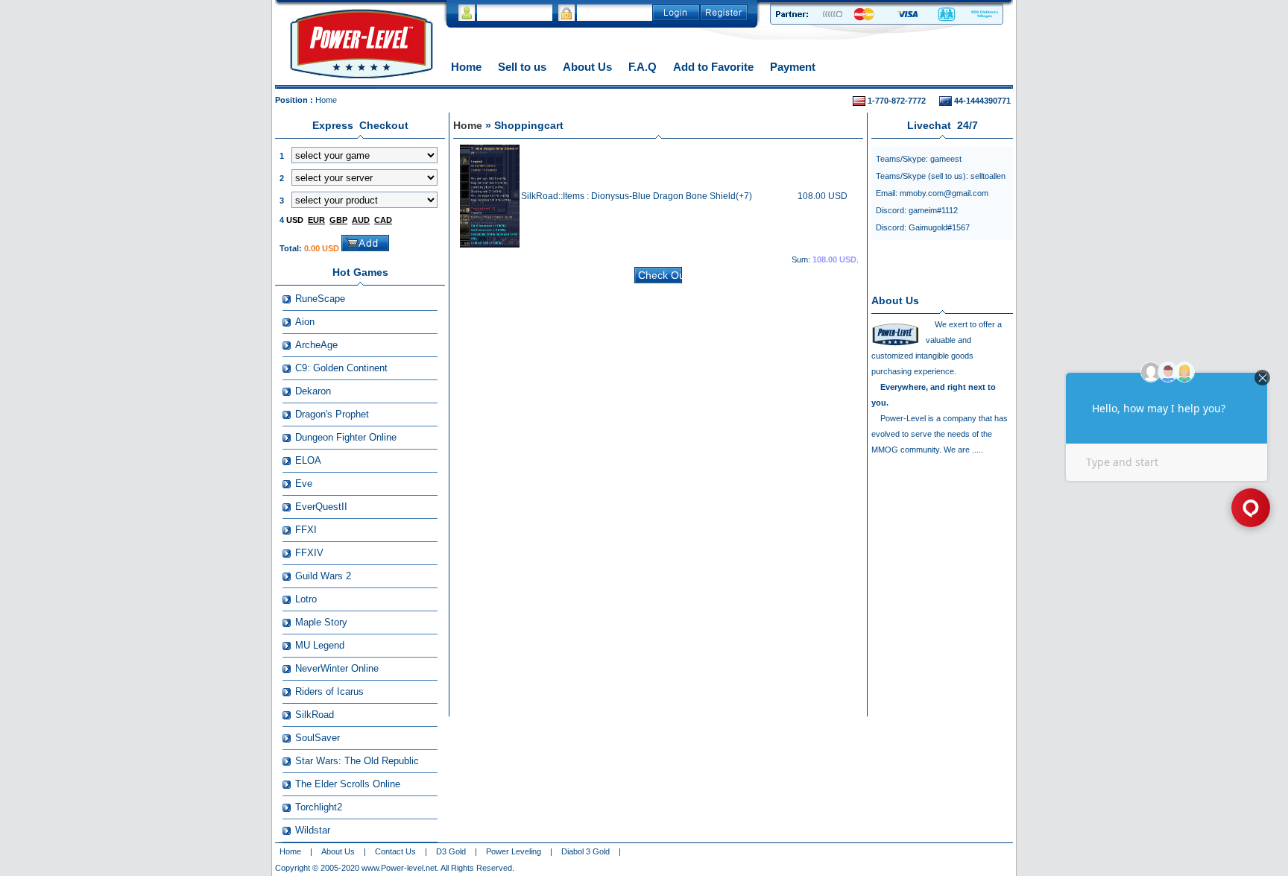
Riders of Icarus (329, 691)
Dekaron (313, 391)
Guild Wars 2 (323, 576)
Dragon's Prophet (332, 414)
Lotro (306, 599)
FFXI (306, 529)
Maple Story (321, 622)
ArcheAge (316, 344)
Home (466, 66)
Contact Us (395, 851)
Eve (303, 483)
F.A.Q (642, 66)
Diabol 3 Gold (585, 851)
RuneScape (320, 298)
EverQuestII (321, 506)
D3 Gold (451, 851)
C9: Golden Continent (341, 368)
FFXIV (309, 552)
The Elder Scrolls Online (347, 784)
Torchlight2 (318, 807)
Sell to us (522, 66)
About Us (587, 66)
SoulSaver (317, 737)
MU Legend (319, 645)
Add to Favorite (713, 66)
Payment (792, 66)
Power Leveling (513, 851)
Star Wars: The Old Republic (357, 760)
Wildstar (312, 830)
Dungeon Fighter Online (346, 437)
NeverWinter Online (337, 668)
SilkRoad (314, 714)
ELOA (308, 460)
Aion (305, 321)
